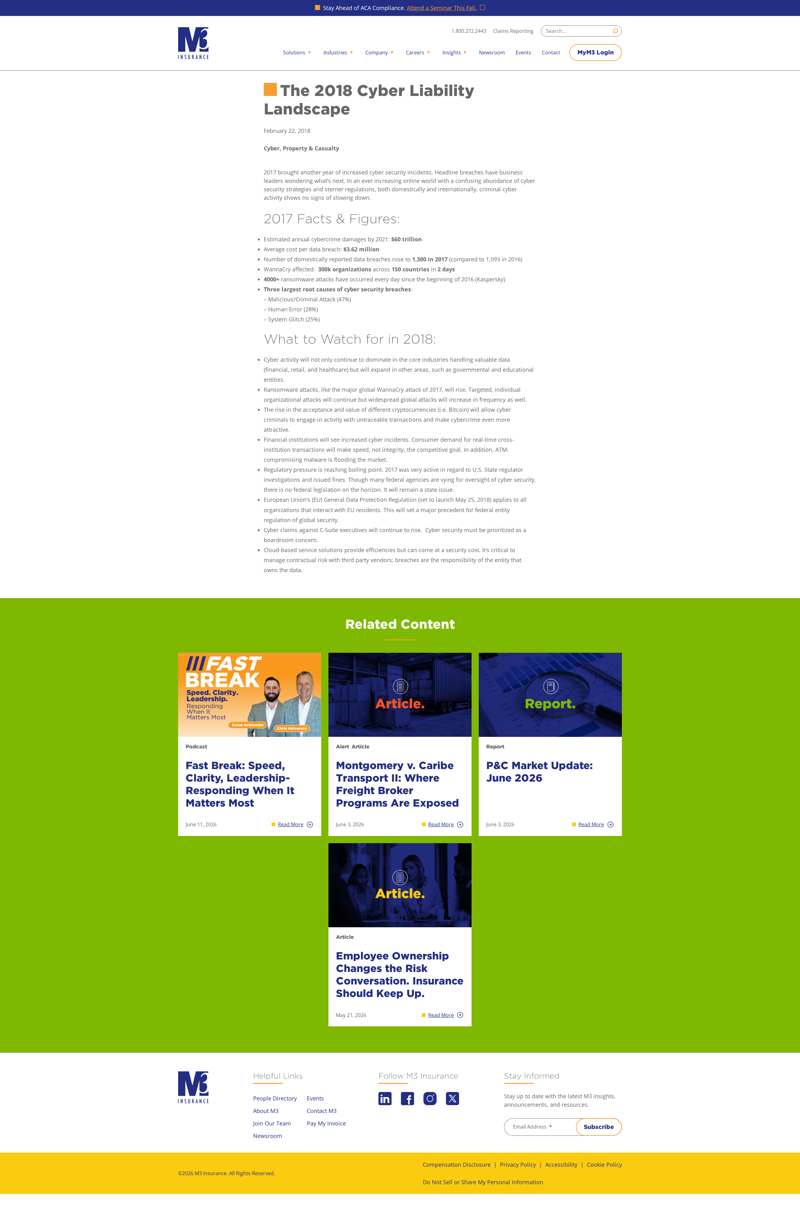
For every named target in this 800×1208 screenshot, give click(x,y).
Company (376, 52)
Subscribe (599, 1127)
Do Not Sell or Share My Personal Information (483, 1182)
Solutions (294, 52)
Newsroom (492, 52)
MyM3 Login (596, 52)
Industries (335, 52)
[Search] (616, 31)
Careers (415, 52)
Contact (551, 52)
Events (523, 52)
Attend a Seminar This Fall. (442, 8)
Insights (451, 52)
